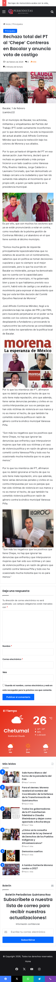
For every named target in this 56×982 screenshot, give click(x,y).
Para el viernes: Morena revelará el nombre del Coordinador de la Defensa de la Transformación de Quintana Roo (37, 794)
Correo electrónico (12, 659)
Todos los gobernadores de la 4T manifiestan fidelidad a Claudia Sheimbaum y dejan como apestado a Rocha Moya (36, 815)
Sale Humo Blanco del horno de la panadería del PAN (36, 776)
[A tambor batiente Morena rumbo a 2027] (11, 869)
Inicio (8, 24)
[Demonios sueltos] (11, 855)
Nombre (7, 646)
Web (4, 672)
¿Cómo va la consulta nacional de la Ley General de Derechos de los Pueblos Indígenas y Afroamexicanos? (37, 837)
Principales (17, 24)
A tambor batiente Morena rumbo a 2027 (37, 867)
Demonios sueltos (32, 851)
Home (28, 961)
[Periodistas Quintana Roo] (20, 11)
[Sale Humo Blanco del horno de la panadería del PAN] (11, 777)
